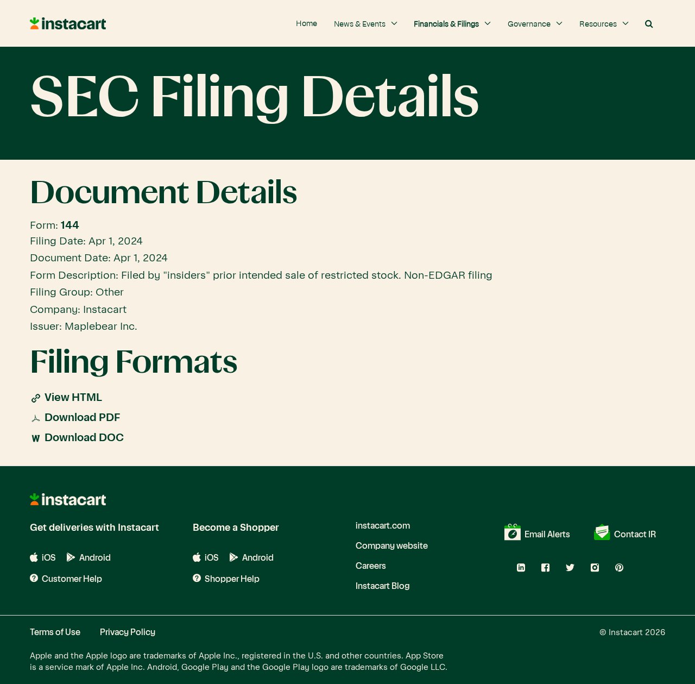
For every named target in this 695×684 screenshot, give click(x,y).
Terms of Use (55, 632)
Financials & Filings (447, 24)
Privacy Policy (127, 632)
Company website (392, 546)
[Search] (649, 24)
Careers (371, 566)
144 (70, 226)
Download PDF (83, 418)
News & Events (360, 24)
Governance (530, 24)
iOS (48, 558)
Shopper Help (231, 579)
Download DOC (84, 438)
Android (94, 558)
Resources (598, 24)
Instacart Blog (383, 586)
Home (306, 24)
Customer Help (71, 579)
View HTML (73, 398)
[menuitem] (306, 18)
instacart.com (383, 526)
